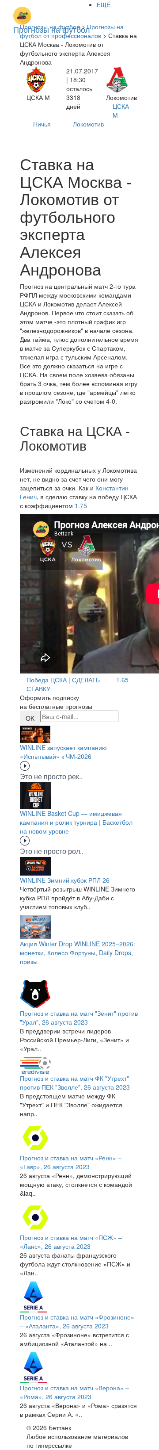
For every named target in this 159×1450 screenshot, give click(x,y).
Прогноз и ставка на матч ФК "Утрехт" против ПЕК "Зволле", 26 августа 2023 (75, 1082)
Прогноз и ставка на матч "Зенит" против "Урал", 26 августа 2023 (79, 1017)
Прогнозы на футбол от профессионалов (72, 31)
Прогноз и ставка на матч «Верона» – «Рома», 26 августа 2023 (74, 1392)
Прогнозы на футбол (50, 26)
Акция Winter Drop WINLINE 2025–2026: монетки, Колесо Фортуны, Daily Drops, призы (77, 952)
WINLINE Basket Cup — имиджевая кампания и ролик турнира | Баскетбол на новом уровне (76, 822)
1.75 (81, 505)
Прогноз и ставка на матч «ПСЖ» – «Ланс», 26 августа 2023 (71, 1242)
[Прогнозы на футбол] (52, 11)
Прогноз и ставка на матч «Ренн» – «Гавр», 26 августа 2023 (70, 1162)
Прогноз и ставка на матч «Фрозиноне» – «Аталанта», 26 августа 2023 (77, 1321)
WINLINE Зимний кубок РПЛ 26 (65, 880)
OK (30, 718)
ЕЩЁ (103, 4)
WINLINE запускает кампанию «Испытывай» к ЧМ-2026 (63, 752)
